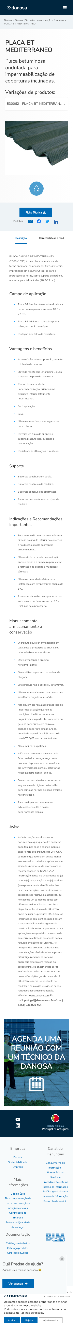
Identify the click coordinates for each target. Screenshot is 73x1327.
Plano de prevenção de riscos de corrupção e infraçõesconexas (18, 1203)
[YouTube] (18, 1119)
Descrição (21, 238)
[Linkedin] (18, 1125)
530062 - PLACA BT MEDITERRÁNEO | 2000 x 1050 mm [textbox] (37, 103)
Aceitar (12, 1320)
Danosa (17, 1157)
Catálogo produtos (17, 1248)
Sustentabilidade (17, 1162)
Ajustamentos (50, 1320)
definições (37, 1313)
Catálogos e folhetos (18, 1243)
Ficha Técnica (34, 212)
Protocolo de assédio (55, 1201)
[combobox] (36, 103)
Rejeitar (29, 1320)
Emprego (18, 1167)
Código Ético (18, 1194)
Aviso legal (17, 1227)
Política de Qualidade (17, 1222)
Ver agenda (16, 1284)
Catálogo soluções (17, 1253)
